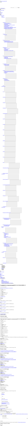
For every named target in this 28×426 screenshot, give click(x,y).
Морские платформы (6, 64)
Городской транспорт (6, 80)
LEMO (4, 151)
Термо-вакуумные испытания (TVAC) (8, 41)
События (3, 252)
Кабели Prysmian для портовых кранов (8, 50)
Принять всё (2, 423)
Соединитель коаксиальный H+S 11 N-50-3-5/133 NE (8, 359)
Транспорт (4, 78)
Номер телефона (8, 412)
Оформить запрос (2, 343)
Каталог (3, 16)
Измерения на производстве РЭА (8, 28)
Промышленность (5, 47)
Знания (2, 227)
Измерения (4, 22)
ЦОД (3, 85)
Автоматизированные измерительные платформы (10, 27)
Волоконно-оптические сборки (6, 224)
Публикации (3, 394)
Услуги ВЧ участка (6, 219)
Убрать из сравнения (3, 357)
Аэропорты (5, 34)
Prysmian (4, 124)
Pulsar (3, 135)
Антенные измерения (6, 25)
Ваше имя (8, 411)
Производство (3, 207)
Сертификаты (4, 206)
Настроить (9, 423)
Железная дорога (6, 79)
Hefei (3, 162)
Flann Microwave (6, 236)
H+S (3, 91)
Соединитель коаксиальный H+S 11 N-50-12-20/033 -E (8, 351)
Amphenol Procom (5, 113)
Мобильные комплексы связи (7, 58)
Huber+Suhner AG (6, 233)
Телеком (4, 70)
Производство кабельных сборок (7, 212)
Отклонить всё (5, 423)
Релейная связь (6, 57)
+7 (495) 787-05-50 (2, 8)
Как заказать (2, 382)
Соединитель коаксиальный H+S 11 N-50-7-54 (7, 375)
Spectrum (4, 102)
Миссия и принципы (5, 179)
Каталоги (4, 232)
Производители (3, 86)
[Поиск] (1, 2)
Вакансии (4, 190)
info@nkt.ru (1, 277)
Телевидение (5, 72)
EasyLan (5, 237)
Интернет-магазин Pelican (5, 399)
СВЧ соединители (6, 244)
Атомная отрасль (6, 49)
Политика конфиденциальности (5, 402)
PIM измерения (6, 24)
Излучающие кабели (6, 245)
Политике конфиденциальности (22, 422)
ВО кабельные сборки (7, 225)
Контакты (3, 226)
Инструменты (4, 251)
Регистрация (5, 405)
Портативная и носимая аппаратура (8, 56)
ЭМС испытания (6, 26)
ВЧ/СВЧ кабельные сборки (7, 218)
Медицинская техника (7, 48)
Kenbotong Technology (5, 173)
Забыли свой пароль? (2, 408)
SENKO (4, 140)
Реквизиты (4, 195)
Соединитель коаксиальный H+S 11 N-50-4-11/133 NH (8, 367)
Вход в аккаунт (2, 405)
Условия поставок (4, 403)
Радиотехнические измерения (7, 23)
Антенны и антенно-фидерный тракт (8, 243)
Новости (4, 257)
